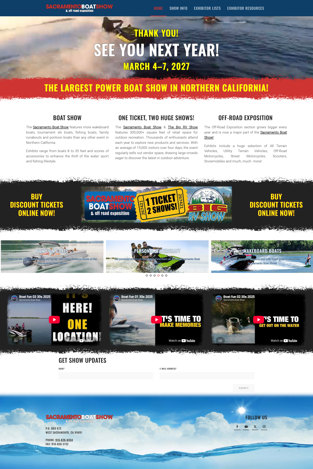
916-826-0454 (64, 440)
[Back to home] (79, 8)
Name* (62, 368)
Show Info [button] (178, 8)
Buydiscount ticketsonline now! (36, 204)
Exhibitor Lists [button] (207, 8)
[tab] (147, 275)
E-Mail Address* (168, 368)
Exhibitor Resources (245, 8)
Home (158, 8)
